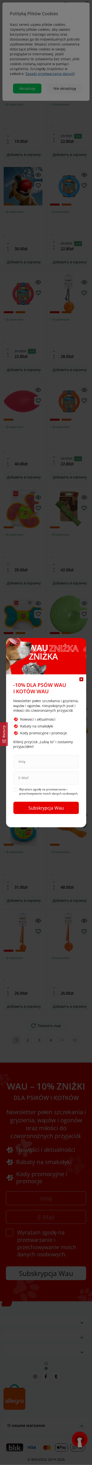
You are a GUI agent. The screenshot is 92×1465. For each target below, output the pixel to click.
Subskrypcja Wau (46, 808)
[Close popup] (81, 679)
